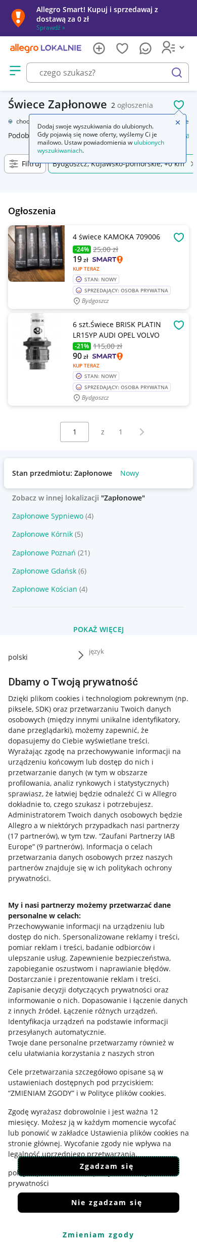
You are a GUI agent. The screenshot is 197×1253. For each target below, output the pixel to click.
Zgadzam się (107, 1166)
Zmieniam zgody (98, 1234)
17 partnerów (33, 836)
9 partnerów (59, 846)
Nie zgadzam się (106, 1202)
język (96, 651)
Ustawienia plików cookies (134, 1133)
